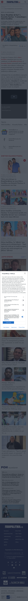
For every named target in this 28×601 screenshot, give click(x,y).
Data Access (14, 327)
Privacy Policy (22, 327)
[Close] (25, 273)
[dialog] (14, 300)
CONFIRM (8, 322)
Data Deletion (6, 327)
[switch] (23, 300)
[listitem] (14, 297)
